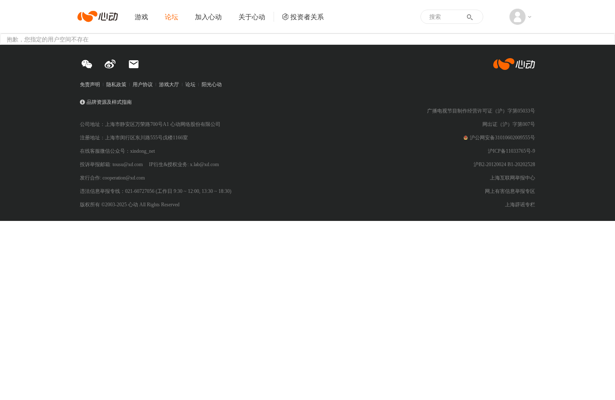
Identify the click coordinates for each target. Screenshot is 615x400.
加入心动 (208, 16)
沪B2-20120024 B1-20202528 (504, 164)
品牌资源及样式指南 (109, 102)
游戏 (141, 16)
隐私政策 (116, 84)
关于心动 (251, 16)
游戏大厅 (169, 84)
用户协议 (143, 84)
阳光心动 (212, 84)
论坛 (171, 16)
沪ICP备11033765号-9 (511, 151)
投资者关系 (307, 16)
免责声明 (90, 84)
